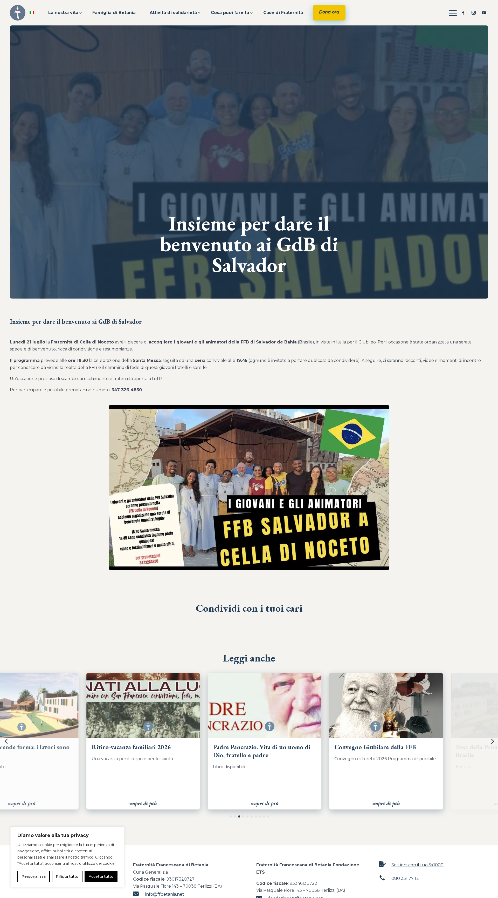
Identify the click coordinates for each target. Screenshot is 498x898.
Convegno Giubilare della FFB (299, 747)
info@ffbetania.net (164, 894)
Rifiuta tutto (67, 876)
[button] (231, 816)
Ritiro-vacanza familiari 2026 (54, 747)
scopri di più (67, 803)
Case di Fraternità (283, 12)
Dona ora (329, 12)
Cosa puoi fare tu (230, 12)
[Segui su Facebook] (463, 13)
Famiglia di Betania (114, 12)
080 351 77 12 (405, 878)
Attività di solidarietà (173, 12)
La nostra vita (63, 12)
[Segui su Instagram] (473, 13)
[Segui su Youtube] (484, 13)
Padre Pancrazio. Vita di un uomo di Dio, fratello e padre (185, 751)
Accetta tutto (101, 876)
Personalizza (34, 876)
